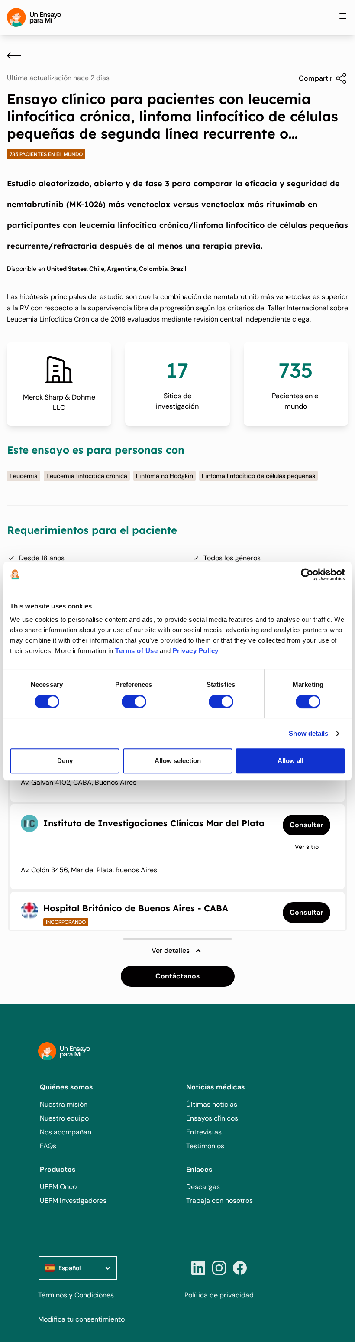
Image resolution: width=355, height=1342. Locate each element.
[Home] (34, 17)
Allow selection (178, 760)
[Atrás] (14, 55)
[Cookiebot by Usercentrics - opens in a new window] (307, 574)
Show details (308, 733)
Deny (65, 760)
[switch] (134, 701)
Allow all (290, 760)
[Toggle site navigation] (343, 16)
